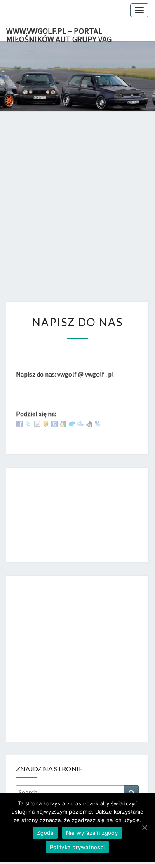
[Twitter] (28, 423)
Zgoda (45, 832)
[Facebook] (19, 423)
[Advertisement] (77, 215)
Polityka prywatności (77, 847)
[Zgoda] (144, 827)
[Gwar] (54, 423)
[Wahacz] (97, 423)
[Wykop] (37, 423)
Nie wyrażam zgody (92, 832)
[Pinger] (71, 423)
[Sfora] (89, 423)
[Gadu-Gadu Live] (45, 423)
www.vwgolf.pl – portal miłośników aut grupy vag (59, 33)
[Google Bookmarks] (63, 423)
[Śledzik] (80, 423)
